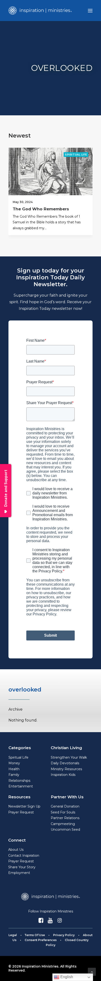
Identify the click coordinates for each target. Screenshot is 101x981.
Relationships (19, 780)
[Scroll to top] (92, 971)
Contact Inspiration (23, 855)
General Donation (65, 806)
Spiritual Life (76, 154)
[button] (90, 10)
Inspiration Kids (63, 775)
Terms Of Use (34, 935)
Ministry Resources (66, 769)
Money (14, 763)
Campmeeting (63, 824)
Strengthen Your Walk (69, 757)
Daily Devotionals (65, 763)
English (66, 977)
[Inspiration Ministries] (40, 10)
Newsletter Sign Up (24, 806)
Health (13, 769)
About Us (15, 849)
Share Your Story (21, 867)
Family (13, 775)
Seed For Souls (63, 812)
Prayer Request (21, 812)
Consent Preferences (41, 940)
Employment (19, 873)
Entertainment (20, 786)
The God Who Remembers (41, 209)
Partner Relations (65, 818)
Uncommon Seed (65, 829)
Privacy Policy (64, 935)
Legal (12, 935)
